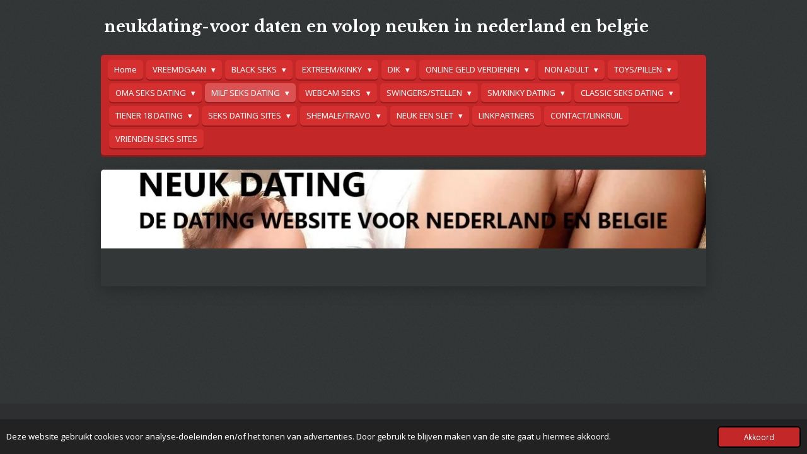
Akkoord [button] (759, 437)
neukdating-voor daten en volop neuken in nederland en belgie (376, 27)
